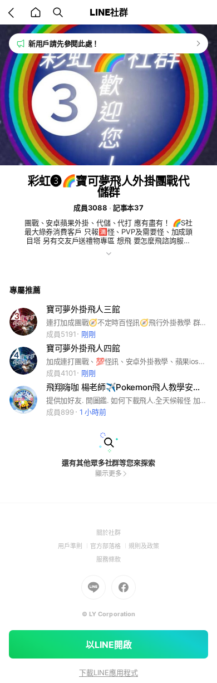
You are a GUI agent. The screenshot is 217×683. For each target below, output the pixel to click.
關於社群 (108, 533)
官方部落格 (109, 546)
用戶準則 (74, 546)
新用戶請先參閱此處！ (63, 43)
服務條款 (108, 559)
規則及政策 (144, 546)
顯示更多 (108, 473)
